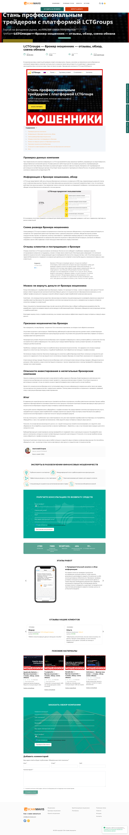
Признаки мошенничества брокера (39, 144)
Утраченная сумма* (41, 510)
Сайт (80, 763)
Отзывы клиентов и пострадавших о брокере (42, 139)
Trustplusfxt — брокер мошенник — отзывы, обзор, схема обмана (52, 674)
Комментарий (28, 769)
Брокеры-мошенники (64, 38)
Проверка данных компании (37, 131)
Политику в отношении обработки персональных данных (113, 830)
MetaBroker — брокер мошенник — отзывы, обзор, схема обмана (73, 674)
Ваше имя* (38, 723)
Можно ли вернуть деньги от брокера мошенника (44, 141)
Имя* (36, 514)
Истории (86, 3)
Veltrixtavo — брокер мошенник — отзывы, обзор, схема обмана (95, 673)
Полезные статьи (68, 3)
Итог (29, 149)
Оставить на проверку (52, 9)
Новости (79, 3)
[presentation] (25, 580)
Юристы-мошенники (54, 813)
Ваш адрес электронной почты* (45, 519)
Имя (25, 763)
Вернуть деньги (77, 9)
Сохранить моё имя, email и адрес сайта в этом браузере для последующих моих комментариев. (49, 788)
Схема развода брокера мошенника (39, 136)
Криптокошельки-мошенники (81, 808)
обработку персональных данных (56, 525)
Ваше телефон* (39, 505)
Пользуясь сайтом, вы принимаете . (114, 829)
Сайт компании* (40, 717)
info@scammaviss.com (29, 817)
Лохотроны (75, 810)
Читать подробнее (28, 688)
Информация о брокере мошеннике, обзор (41, 134)
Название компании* (41, 711)
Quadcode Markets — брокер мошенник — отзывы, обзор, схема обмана (31, 674)
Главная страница (47, 29)
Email (53, 763)
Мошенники (55, 3)
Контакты (99, 816)
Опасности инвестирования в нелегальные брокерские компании (49, 146)
